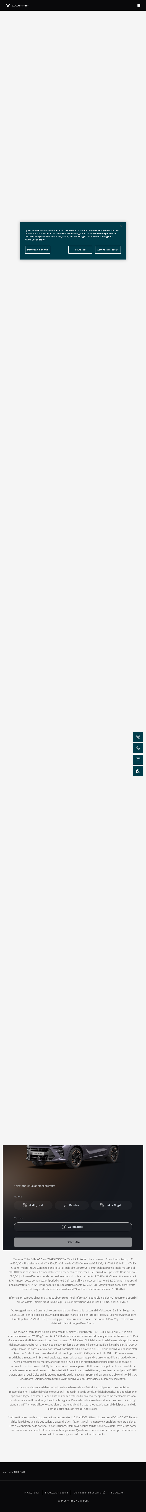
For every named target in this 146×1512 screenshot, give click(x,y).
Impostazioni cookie (37, 249)
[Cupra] (20, 5)
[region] (73, 241)
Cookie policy (38, 239)
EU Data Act (117, 1492)
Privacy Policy (31, 1492)
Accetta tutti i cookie (108, 249)
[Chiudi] (121, 226)
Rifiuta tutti (80, 249)
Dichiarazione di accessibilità (89, 1492)
